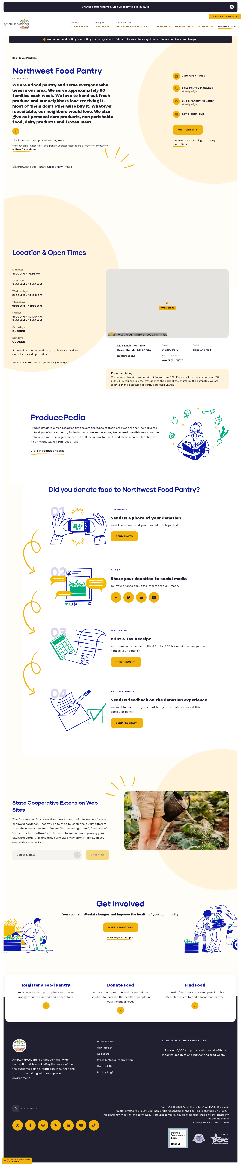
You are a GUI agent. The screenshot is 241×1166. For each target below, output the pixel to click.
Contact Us (105, 1066)
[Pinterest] (55, 1125)
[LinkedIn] (68, 1125)
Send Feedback (127, 722)
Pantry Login (227, 26)
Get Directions (126, 355)
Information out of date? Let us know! (18, 1160)
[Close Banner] (232, 7)
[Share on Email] (154, 597)
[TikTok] (94, 1125)
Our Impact (105, 1047)
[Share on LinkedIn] (141, 597)
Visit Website (187, 129)
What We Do (105, 1041)
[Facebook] (15, 131)
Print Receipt (126, 661)
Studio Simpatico (188, 1114)
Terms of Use (220, 1122)
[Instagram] (43, 1125)
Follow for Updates (24, 149)
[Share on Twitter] (128, 597)
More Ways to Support (120, 937)
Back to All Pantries (24, 57)
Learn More (180, 144)
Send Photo (124, 536)
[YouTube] (81, 1125)
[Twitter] (17, 1125)
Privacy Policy (201, 1122)
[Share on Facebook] (116, 597)
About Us (103, 1053)
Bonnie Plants (220, 1118)
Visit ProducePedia (47, 451)
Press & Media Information (115, 1060)
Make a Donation (226, 16)
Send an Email (202, 349)
